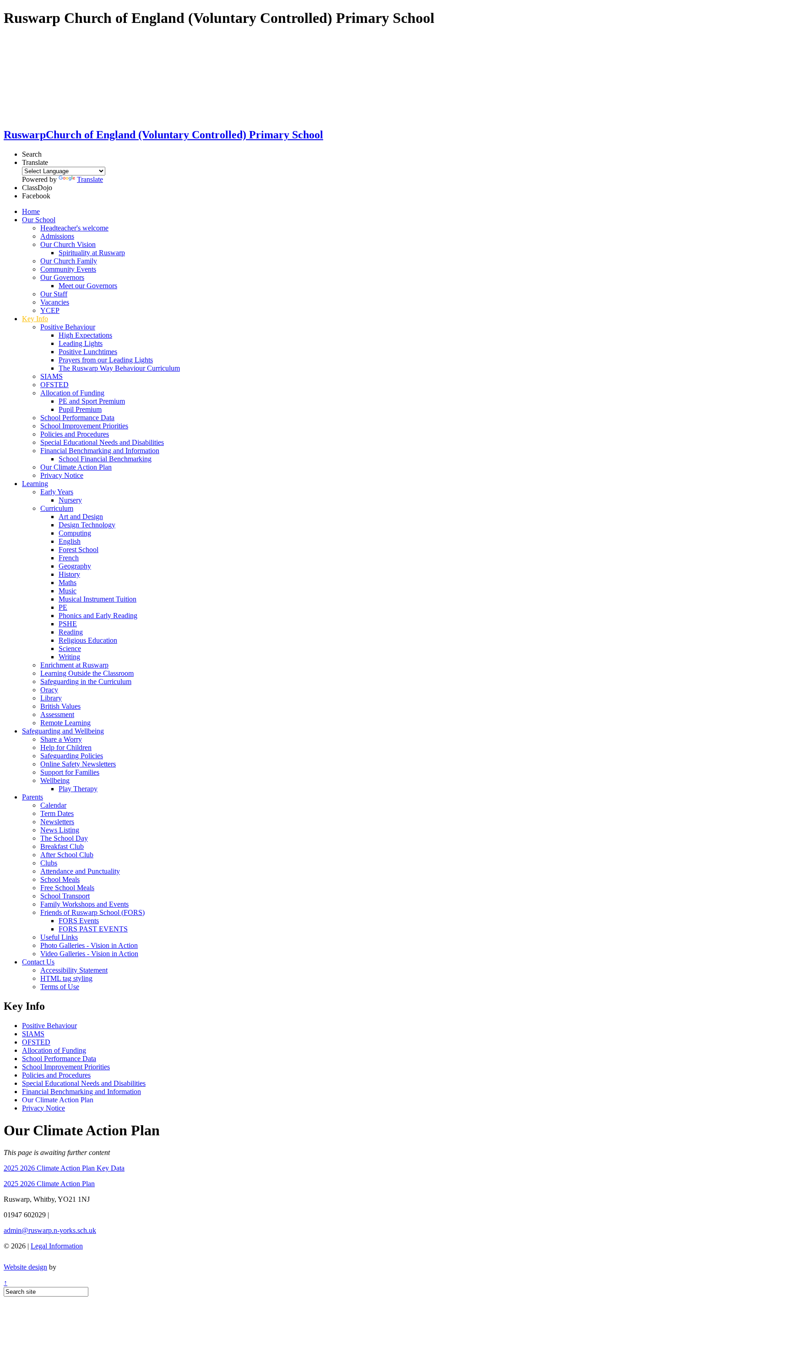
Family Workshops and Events (84, 904)
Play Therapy (78, 789)
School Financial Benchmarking (105, 459)
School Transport (65, 896)
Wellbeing (55, 780)
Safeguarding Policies (71, 756)
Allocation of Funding (72, 393)
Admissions (57, 236)
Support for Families (69, 772)
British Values (60, 706)
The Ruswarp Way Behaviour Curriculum (119, 368)
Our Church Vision (68, 244)
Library (51, 698)
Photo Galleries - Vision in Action (89, 945)
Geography (75, 566)
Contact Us (38, 962)
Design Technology (87, 525)
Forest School (78, 549)
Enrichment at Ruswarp (74, 665)
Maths (67, 582)
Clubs (48, 863)
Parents (32, 797)
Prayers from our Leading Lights (106, 360)
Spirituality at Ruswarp (92, 253)
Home (31, 211)
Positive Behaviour (67, 327)
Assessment (57, 714)
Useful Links (59, 937)
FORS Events (79, 921)
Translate (90, 179)
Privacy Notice (61, 475)
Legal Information (57, 1246)
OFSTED (54, 385)
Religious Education (88, 640)
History (69, 574)
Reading (71, 632)
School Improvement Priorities (84, 426)
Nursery (70, 500)
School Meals (60, 879)
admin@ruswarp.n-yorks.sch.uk (50, 1230)
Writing (69, 657)
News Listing (59, 830)
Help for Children (66, 747)
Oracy (49, 690)
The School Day (64, 838)
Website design (25, 1267)
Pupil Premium (80, 409)
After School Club (66, 855)
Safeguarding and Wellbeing (63, 731)
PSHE (68, 624)
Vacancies (54, 302)
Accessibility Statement (74, 970)
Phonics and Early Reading (98, 615)
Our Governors (62, 277)
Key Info (35, 319)
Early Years (56, 492)
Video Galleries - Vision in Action (89, 954)
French (69, 558)
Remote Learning (65, 723)
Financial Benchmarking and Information (99, 450)
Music (67, 591)
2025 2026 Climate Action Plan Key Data (64, 1168)
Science (70, 648)
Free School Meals (67, 888)
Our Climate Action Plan (76, 467)
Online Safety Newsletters (78, 764)
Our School (38, 220)
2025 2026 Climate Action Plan (49, 1184)
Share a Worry (61, 739)
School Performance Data (77, 417)
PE (63, 607)
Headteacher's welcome (74, 228)
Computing (75, 533)
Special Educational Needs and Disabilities (102, 442)
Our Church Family (68, 261)
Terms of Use (59, 987)
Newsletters (57, 822)
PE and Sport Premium (92, 401)
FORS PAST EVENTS (93, 929)
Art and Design (81, 516)
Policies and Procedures (74, 434)
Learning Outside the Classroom (87, 673)
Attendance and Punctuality (80, 871)
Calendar (53, 805)
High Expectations (85, 335)
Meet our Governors (88, 286)
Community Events (68, 269)
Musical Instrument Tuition (97, 599)
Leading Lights (81, 343)
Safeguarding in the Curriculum (85, 681)
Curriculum (56, 508)
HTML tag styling (66, 978)
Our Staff (53, 294)
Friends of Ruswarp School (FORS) (92, 912)
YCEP (50, 310)
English (70, 541)
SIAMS (51, 376)
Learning (35, 483)
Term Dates (57, 813)
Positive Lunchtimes (88, 352)
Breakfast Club (62, 846)
